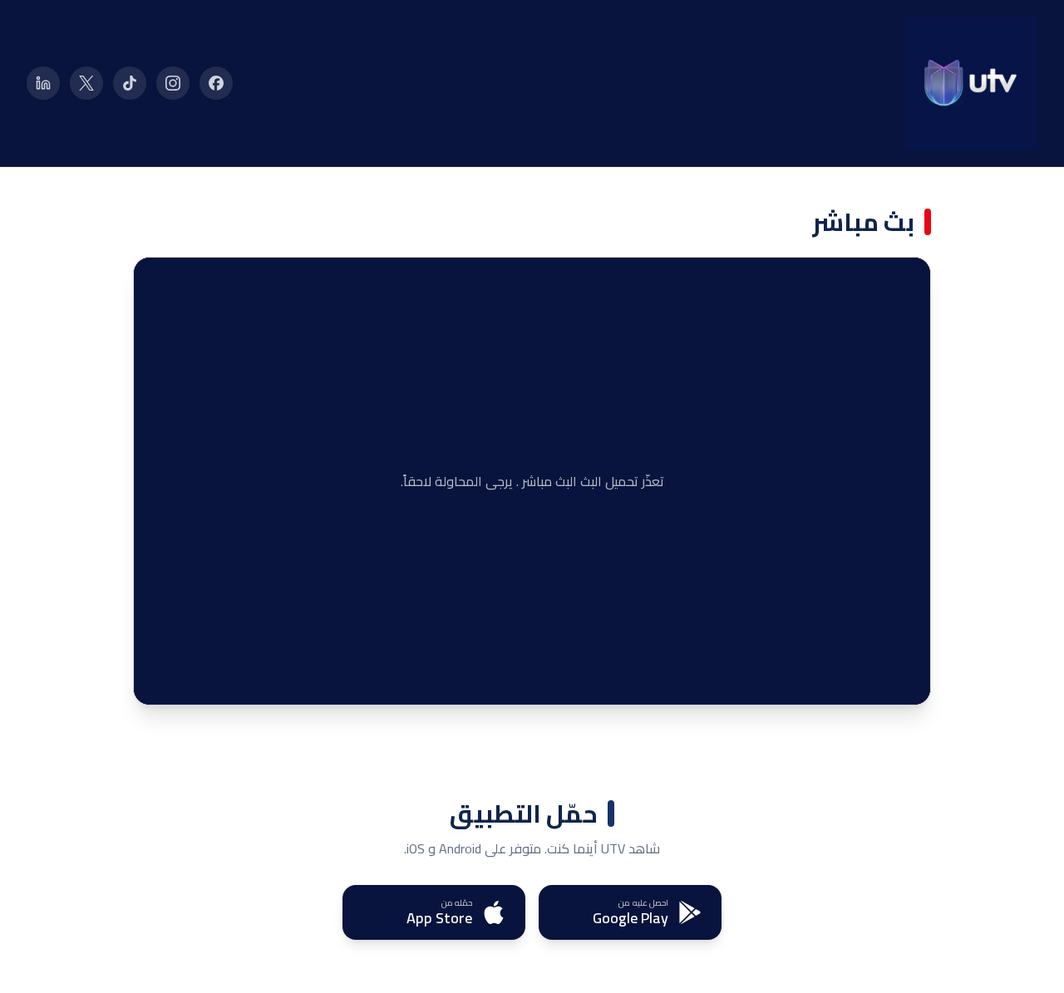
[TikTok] (129, 83)
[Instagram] (173, 83)
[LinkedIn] (43, 83)
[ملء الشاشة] (159, 680)
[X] (86, 83)
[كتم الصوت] (192, 680)
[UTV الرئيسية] (970, 83)
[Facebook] (216, 83)
